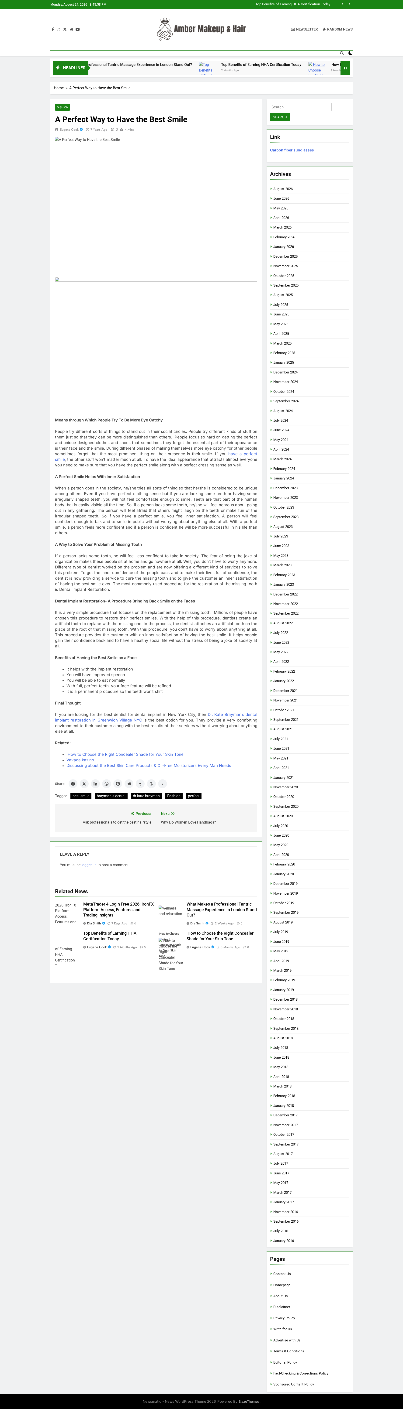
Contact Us (282, 1274)
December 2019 (285, 884)
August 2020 (283, 816)
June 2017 (281, 1173)
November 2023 (285, 498)
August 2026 (283, 189)
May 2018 (280, 1067)
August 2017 (283, 1154)
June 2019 (281, 942)
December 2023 (285, 488)
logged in (89, 865)
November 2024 (285, 382)
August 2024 (283, 411)
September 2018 (286, 1028)
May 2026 (280, 208)
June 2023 (281, 546)
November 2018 (285, 1009)
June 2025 (281, 314)
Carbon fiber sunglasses (292, 150)
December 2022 (285, 594)
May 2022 (280, 652)
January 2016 (283, 1241)
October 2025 (283, 276)
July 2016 (280, 1231)
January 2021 (283, 778)
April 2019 (281, 961)
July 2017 (280, 1163)
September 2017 (286, 1144)
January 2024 (283, 478)
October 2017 (283, 1134)
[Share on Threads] (151, 783)
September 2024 (286, 401)
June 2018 (281, 1057)
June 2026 (281, 198)
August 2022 (283, 623)
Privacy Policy (284, 1318)
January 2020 (283, 874)
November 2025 (285, 266)
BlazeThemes (249, 1401)
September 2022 (286, 613)
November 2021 (285, 700)
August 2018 (283, 1038)
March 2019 (282, 970)
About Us (280, 1296)
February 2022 (284, 671)
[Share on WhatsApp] (106, 783)
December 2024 (285, 372)
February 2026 (284, 237)
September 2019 (286, 912)
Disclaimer (281, 1307)
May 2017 (280, 1183)
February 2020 (284, 864)
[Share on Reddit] (129, 783)
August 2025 (283, 295)
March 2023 (282, 565)
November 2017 (285, 1125)
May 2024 (280, 440)
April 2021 (281, 768)
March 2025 (282, 343)
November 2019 (285, 893)
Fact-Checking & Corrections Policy (300, 1373)
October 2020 (283, 797)
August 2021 (283, 729)
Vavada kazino (80, 760)
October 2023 (283, 507)
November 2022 (285, 604)
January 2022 (283, 681)
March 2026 (282, 227)
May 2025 (280, 324)
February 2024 (284, 469)
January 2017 (283, 1202)
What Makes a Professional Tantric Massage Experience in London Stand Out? (222, 910)
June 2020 (281, 835)
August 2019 (283, 922)
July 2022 (280, 633)
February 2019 (284, 980)
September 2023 (286, 517)
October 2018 (283, 1019)
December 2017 (285, 1115)
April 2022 (281, 662)
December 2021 (285, 691)
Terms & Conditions (288, 1351)
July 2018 (280, 1048)
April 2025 (281, 334)
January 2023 (283, 584)
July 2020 (280, 826)
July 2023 (280, 536)
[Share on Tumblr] (140, 783)
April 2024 (281, 449)
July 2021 (280, 739)
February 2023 (284, 575)
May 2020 (280, 845)
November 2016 (285, 1212)
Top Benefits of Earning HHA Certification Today (214, 64)
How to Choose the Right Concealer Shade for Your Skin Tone (281, 6)
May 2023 (280, 556)
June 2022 (281, 642)
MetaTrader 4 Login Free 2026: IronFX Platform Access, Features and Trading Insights (118, 910)
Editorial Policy (285, 1362)
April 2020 (281, 855)
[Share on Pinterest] (117, 783)
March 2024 (282, 459)
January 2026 (283, 247)
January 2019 (283, 990)
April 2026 (281, 218)
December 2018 (285, 999)
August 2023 (283, 527)
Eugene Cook (69, 129)
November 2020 (285, 787)
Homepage (281, 1285)
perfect (193, 796)
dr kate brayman (146, 796)
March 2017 (282, 1192)
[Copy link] (162, 783)
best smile (81, 796)
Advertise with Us (287, 1340)
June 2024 (281, 430)
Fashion (62, 107)
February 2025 (284, 353)
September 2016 (286, 1221)
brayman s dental (111, 796)
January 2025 (283, 362)
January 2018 (283, 1106)
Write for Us (282, 1329)
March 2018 (282, 1086)
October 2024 (283, 392)
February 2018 (284, 1096)
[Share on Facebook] (73, 783)
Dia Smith (94, 923)
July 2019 (280, 932)
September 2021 (286, 720)
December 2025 (285, 256)
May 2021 (280, 758)
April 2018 (281, 1077)
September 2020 (286, 806)
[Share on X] (84, 783)
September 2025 (286, 285)
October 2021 (283, 710)
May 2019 (280, 951)
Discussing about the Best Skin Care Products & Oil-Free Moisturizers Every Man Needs (148, 765)
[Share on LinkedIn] (95, 783)
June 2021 (281, 748)
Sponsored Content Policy (293, 1384)
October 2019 (283, 903)
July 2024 (280, 420)
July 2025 (280, 305)
